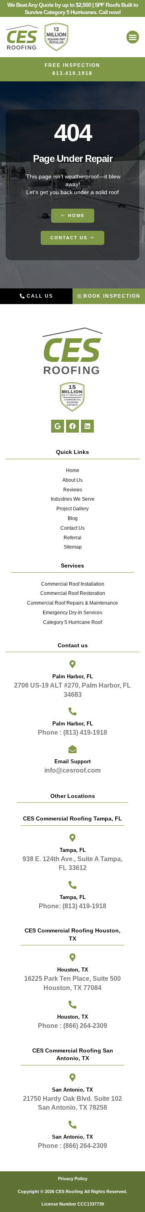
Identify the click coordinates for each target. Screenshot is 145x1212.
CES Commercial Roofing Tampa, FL (72, 818)
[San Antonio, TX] (72, 1125)
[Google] (57, 426)
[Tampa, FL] (72, 838)
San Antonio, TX (72, 1137)
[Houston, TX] (72, 1005)
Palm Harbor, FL (72, 676)
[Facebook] (72, 426)
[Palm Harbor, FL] (72, 664)
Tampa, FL (73, 850)
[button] (132, 37)
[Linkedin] (87, 426)
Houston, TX (72, 1017)
